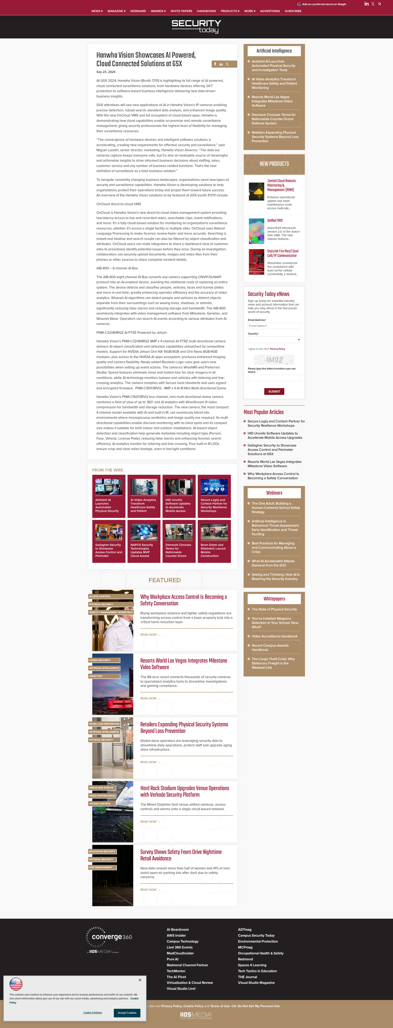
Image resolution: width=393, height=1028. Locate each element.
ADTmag (245, 929)
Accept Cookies (127, 1013)
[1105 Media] (103, 951)
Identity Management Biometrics (111, 612)
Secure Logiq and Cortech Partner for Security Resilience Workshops (214, 505)
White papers (181, 11)
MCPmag (245, 947)
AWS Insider (176, 935)
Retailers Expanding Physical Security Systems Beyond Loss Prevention (184, 728)
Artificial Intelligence (104, 668)
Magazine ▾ (117, 11)
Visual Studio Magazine (256, 983)
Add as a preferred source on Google (324, 4)
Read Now (148, 634)
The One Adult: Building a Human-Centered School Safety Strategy (276, 507)
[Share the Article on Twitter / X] (226, 64)
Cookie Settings (92, 1012)
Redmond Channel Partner (187, 965)
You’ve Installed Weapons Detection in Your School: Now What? (275, 622)
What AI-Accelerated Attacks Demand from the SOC (273, 563)
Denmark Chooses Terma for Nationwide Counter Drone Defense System (178, 552)
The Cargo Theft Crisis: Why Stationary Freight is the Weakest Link (273, 663)
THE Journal (247, 977)
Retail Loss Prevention (104, 723)
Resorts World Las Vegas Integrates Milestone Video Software (183, 664)
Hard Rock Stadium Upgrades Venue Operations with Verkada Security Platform (184, 791)
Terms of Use (220, 1006)
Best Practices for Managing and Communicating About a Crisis (274, 547)
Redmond (245, 959)
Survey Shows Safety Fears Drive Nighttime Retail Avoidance (181, 855)
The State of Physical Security (274, 609)
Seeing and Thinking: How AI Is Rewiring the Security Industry (276, 576)
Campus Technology (183, 941)
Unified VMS (275, 220)
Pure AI (172, 959)
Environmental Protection (258, 941)
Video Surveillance (102, 795)
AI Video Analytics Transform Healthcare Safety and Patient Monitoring (143, 507)
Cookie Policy (193, 1006)
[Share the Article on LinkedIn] (220, 64)
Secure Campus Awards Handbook (270, 647)
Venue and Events (101, 787)
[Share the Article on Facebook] (214, 64)
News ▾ (97, 11)
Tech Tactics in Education (257, 971)
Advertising (270, 11)
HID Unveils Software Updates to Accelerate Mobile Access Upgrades (178, 507)
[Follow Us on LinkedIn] (367, 4)
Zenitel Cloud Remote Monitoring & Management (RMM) (281, 185)
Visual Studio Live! (181, 989)
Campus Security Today (256, 935)
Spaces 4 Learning (252, 965)
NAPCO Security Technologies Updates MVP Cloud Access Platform (142, 552)
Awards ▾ (158, 11)
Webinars (138, 11)
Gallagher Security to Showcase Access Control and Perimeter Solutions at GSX (108, 552)
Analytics (95, 676)
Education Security (102, 851)
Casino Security (100, 660)
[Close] (140, 979)
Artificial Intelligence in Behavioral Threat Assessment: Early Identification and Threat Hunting (275, 527)
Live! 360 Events (180, 947)
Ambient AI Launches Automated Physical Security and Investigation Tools (107, 509)
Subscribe (293, 11)
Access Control (100, 596)
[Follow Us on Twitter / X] (373, 4)
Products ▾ (230, 11)
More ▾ (249, 11)
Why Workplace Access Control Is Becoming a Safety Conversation (183, 600)
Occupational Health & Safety (261, 953)
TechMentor (176, 971)
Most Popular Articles (264, 412)
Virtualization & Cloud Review (190, 983)
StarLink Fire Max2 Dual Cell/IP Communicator (282, 253)
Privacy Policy (277, 348)
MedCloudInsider (180, 953)
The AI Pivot (176, 977)
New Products (274, 164)
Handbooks (206, 11)
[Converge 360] (109, 937)
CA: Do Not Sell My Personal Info (256, 1006)
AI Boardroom (178, 929)
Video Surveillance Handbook (275, 636)
